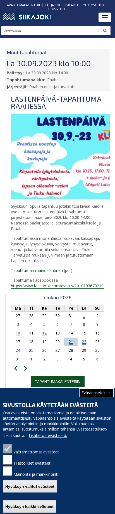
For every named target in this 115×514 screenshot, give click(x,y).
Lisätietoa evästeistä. (48, 435)
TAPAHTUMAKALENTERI (22, 5)
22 (84, 341)
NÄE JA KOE (52, 5)
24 (18, 350)
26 (44, 350)
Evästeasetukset (96, 392)
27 (57, 350)
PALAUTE (72, 5)
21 (71, 341)
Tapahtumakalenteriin (57, 381)
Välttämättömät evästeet (36, 452)
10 (18, 333)
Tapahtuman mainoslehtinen (37, 270)
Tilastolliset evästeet (32, 463)
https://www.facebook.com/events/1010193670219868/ (61, 285)
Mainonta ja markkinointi (35, 474)
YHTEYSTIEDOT (94, 5)
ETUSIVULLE (57, 9)
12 (44, 333)
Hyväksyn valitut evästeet (29, 486)
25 (31, 350)
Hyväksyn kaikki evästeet (29, 506)
